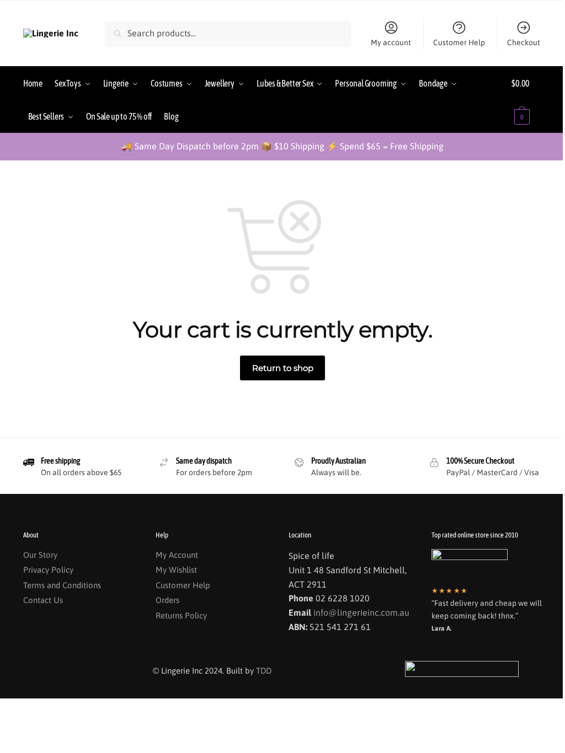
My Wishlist (176, 569)
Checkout (523, 42)
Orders (167, 600)
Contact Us (43, 600)
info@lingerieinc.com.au (361, 612)
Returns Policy (181, 615)
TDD (263, 670)
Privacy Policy (48, 569)
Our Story (40, 555)
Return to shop (282, 368)
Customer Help (459, 42)
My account (391, 42)
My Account (177, 555)
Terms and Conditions (62, 585)
